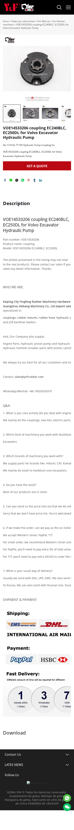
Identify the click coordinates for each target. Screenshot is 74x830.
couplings (9, 317)
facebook (5, 180)
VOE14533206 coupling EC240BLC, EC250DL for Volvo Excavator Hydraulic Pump (36, 26)
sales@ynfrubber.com (29, 377)
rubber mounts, (27, 317)
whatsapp (23, 180)
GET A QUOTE (37, 166)
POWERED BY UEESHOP (43, 803)
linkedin (40, 180)
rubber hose (47, 317)
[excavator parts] (37, 782)
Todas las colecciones (23, 21)
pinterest (29, 180)
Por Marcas (43, 21)
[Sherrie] (67, 798)
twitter (17, 180)
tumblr (35, 180)
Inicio (6, 21)
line (11, 180)
